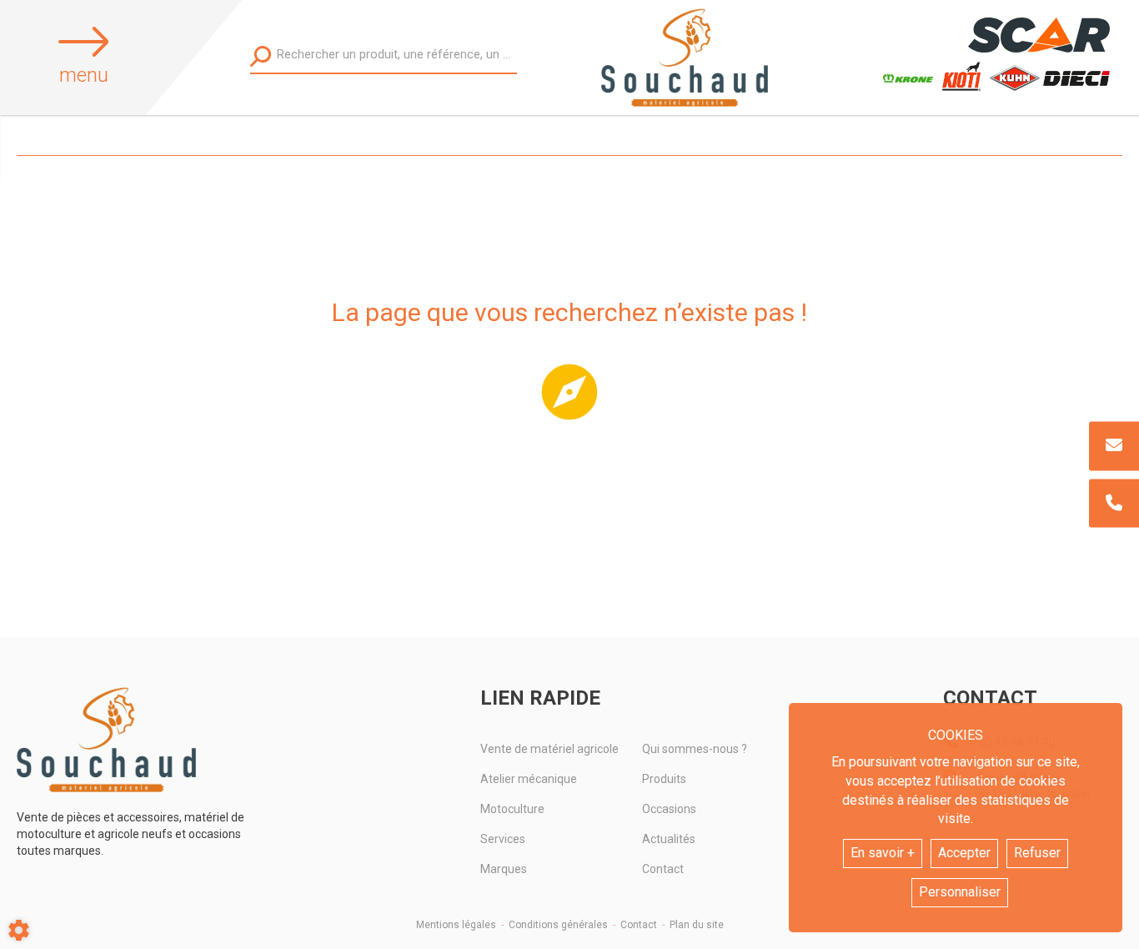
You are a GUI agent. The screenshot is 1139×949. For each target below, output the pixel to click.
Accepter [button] (964, 853)
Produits (664, 779)
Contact (663, 869)
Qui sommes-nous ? (694, 749)
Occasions (669, 809)
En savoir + (882, 853)
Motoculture (512, 809)
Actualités (668, 839)
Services (502, 839)
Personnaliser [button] (960, 892)
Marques (503, 869)
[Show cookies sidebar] (18, 930)
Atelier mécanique (528, 779)
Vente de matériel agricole (549, 749)
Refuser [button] (1037, 853)
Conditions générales (558, 925)
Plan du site (697, 925)
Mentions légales (456, 925)
